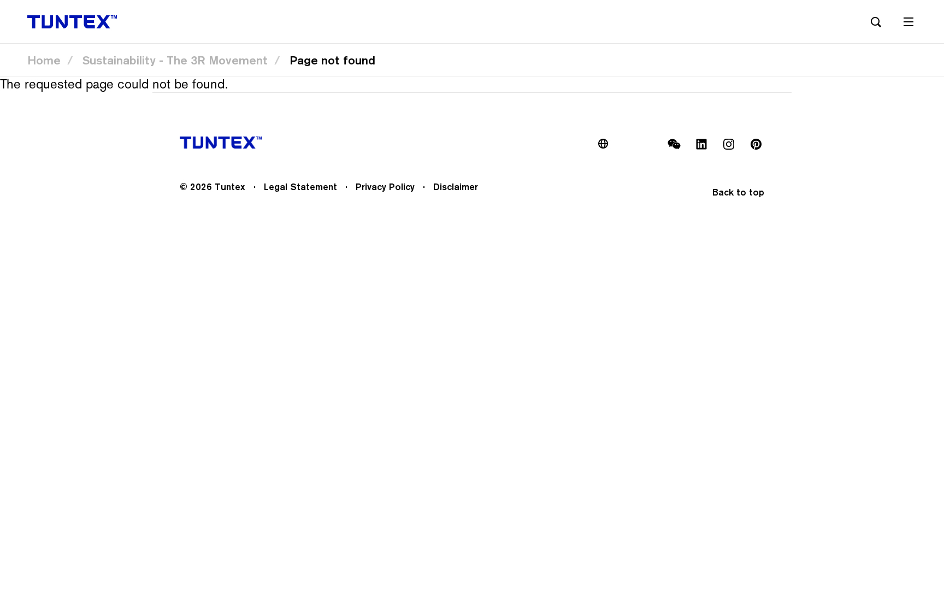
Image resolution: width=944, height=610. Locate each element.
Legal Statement (300, 186)
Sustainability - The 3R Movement (175, 60)
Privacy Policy (385, 186)
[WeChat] (674, 144)
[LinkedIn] (701, 144)
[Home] (72, 21)
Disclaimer (455, 186)
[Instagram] (729, 144)
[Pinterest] (756, 144)
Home (44, 60)
